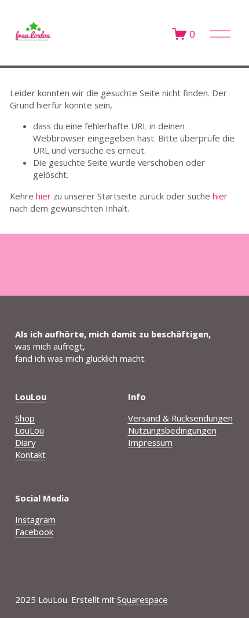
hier (43, 196)
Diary (25, 442)
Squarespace (142, 599)
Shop (25, 418)
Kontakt (30, 454)
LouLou (29, 430)
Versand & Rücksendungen (180, 418)
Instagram (35, 519)
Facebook (34, 531)
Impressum (150, 442)
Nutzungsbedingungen (172, 430)
